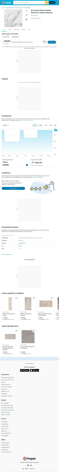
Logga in (52, 2)
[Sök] (47, 2)
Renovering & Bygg (9, 7)
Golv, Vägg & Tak (19, 7)
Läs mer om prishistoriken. (27, 120)
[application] (29, 142)
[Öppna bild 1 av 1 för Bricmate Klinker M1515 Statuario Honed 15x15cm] (13, 18)
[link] (10, 308)
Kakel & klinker (27, 7)
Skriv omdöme (34, 15)
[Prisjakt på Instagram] (31, 465)
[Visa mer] (3, 42)
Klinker (20, 245)
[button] (26, 10)
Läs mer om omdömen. (37, 177)
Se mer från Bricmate (7, 254)
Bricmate (21, 240)
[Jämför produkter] (26, 19)
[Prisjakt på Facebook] (28, 465)
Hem (3, 7)
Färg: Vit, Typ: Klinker (36, 18)
